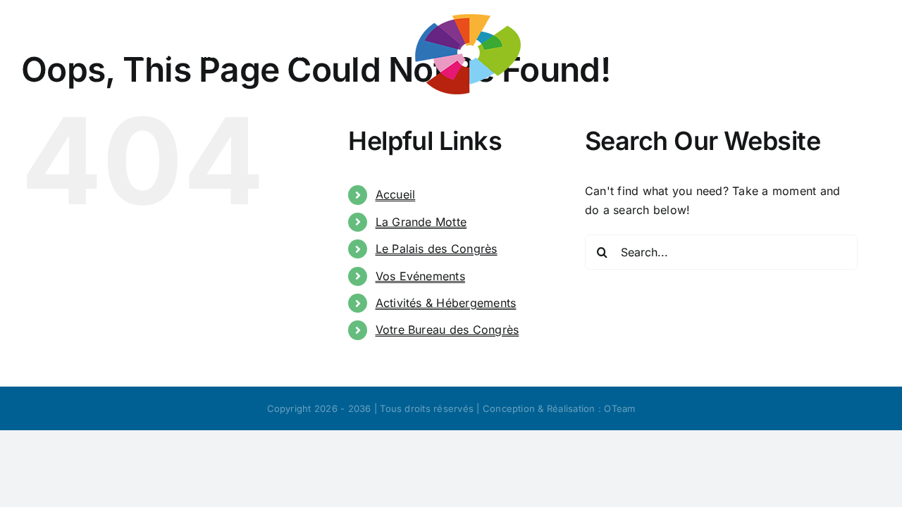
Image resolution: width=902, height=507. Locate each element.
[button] (519, 124)
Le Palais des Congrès (437, 249)
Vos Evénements (420, 276)
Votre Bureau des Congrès (447, 330)
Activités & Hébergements (446, 303)
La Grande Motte (421, 222)
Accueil (396, 194)
